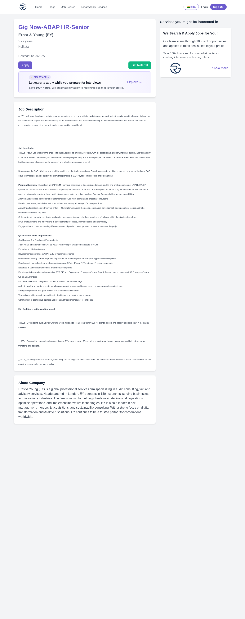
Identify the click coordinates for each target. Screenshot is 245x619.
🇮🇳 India (191, 7)
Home (38, 6)
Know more (220, 68)
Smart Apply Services (94, 6)
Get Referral (139, 65)
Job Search (68, 6)
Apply (25, 65)
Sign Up (218, 6)
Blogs (52, 6)
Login (204, 6)
